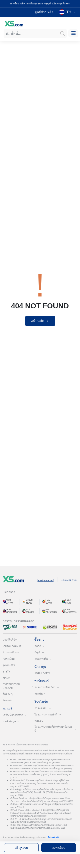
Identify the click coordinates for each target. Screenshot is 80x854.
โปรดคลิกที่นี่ (53, 837)
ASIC (8, 600)
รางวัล (6, 671)
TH (68, 12)
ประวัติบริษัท (10, 639)
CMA (67, 609)
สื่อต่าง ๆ (7, 694)
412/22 (29, 603)
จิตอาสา (7, 700)
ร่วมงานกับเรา (11, 652)
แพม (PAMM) (42, 672)
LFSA (8, 609)
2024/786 (30, 612)
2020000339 (70, 612)
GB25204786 (51, 612)
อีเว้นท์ (6, 678)
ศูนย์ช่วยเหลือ (44, 12)
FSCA (68, 600)
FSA (48, 600)
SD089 (49, 603)
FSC (48, 609)
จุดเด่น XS (9, 665)
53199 (68, 603)
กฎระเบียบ (9, 658)
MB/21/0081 (11, 612)
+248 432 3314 (69, 580)
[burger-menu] (73, 33)
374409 (9, 603)
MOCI (28, 609)
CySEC (29, 600)
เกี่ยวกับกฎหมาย (12, 646)
